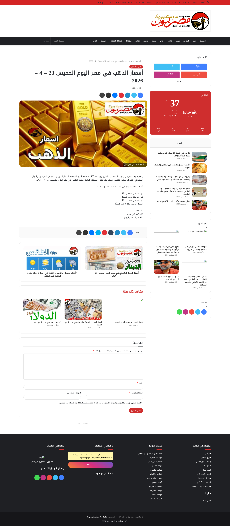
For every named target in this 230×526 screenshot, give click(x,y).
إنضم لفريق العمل (203, 461)
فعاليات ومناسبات (204, 478)
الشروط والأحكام (204, 482)
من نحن (208, 453)
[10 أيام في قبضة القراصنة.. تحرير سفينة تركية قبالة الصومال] (199, 157)
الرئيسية (203, 41)
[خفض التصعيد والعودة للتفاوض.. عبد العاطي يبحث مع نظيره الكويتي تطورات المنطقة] (199, 192)
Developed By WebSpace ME (130, 517)
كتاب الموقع (157, 482)
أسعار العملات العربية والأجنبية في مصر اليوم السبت (83, 323)
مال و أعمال (136, 67)
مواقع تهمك (157, 494)
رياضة (154, 41)
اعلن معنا (101, 2)
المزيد (95, 41)
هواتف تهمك (156, 498)
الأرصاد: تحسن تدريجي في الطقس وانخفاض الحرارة (172, 166)
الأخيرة (180, 143)
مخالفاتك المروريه (155, 486)
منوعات (129, 41)
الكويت (186, 41)
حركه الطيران (157, 465)
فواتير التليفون (156, 470)
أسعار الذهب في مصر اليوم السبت (129, 322)
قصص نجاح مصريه (154, 478)
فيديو (103, 41)
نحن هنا (176, 2)
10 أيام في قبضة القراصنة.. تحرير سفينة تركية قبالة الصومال (173, 154)
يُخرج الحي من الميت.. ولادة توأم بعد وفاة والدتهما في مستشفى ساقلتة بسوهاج (173, 178)
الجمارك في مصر (155, 461)
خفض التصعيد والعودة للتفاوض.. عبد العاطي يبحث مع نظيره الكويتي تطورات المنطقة (173, 191)
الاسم (140, 383)
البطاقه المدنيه (156, 457)
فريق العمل (206, 457)
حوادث (145, 41)
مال (161, 41)
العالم (131, 61)
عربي (178, 41)
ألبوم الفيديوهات (204, 474)
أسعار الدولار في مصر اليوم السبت (47, 322)
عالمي (169, 41)
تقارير (137, 41)
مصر (194, 41)
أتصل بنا (207, 465)
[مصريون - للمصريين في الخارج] (180, 21)
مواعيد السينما (156, 490)
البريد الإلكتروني (136, 392)
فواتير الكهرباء (156, 474)
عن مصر (186, 2)
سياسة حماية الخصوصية (201, 486)
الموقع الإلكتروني (74, 392)
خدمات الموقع (116, 41)
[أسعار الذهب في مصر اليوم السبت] (124, 309)
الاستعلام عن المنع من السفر (150, 453)
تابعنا (89, 464)
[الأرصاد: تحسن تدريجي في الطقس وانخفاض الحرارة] (199, 168)
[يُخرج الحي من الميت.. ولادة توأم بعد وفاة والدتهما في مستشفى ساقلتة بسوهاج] (199, 180)
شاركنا (110, 2)
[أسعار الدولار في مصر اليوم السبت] (42, 309)
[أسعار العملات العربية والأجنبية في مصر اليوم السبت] (83, 309)
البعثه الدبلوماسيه (125, 2)
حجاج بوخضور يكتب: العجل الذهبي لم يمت (173, 201)
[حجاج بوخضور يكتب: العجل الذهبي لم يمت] (199, 205)
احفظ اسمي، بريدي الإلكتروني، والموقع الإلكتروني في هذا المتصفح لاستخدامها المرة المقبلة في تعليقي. (100, 402)
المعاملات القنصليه (145, 2)
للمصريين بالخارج (162, 2)
